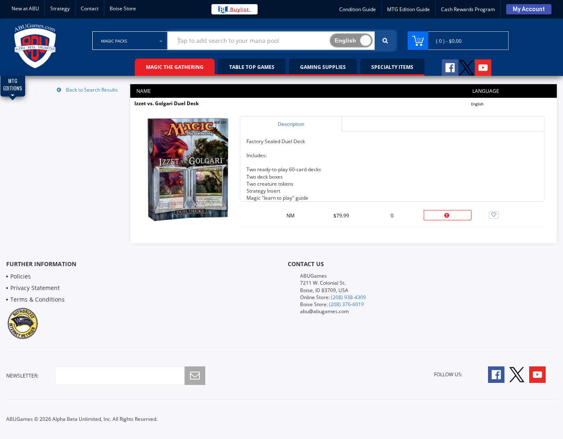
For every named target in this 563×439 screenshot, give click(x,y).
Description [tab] (291, 123)
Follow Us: (448, 374)
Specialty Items (392, 67)
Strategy (60, 8)
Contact (90, 8)
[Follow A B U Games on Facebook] (444, 66)
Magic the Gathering (175, 67)
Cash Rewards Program (468, 9)
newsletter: (22, 375)
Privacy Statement (35, 288)
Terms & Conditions (37, 299)
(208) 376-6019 (346, 304)
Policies (20, 276)
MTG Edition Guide (408, 9)
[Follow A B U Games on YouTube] (488, 66)
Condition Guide (357, 9)
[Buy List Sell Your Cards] (234, 9)
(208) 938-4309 (348, 297)
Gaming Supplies (323, 67)
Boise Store (123, 8)
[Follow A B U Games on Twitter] (466, 66)
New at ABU (25, 8)
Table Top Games (251, 67)
